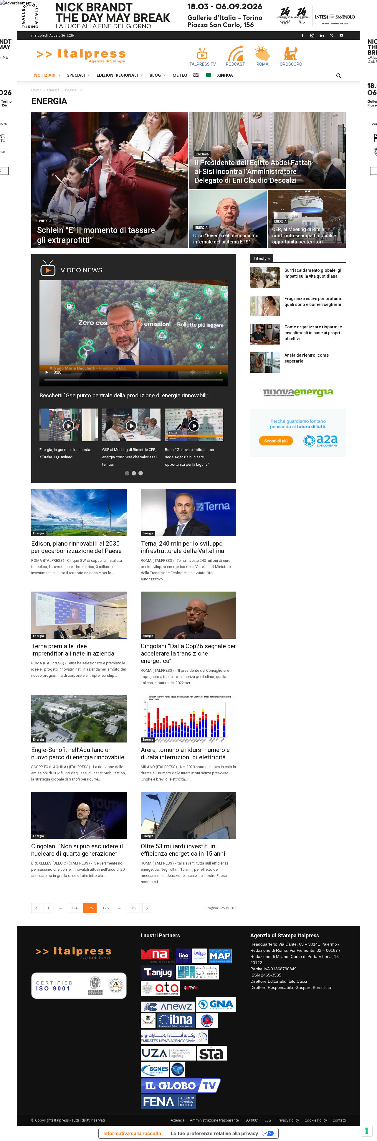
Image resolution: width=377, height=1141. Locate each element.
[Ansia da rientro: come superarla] (265, 362)
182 (133, 908)
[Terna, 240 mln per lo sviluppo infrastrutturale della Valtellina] (188, 512)
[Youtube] (341, 35)
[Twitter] (331, 35)
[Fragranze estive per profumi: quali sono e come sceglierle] (265, 306)
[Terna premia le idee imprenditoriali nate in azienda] (79, 615)
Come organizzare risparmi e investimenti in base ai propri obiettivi (313, 333)
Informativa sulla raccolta (132, 1133)
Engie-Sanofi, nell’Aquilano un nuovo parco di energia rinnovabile (77, 753)
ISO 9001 (251, 1120)
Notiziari (44, 75)
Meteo (180, 75)
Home (36, 90)
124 (74, 908)
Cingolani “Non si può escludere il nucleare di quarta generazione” (77, 850)
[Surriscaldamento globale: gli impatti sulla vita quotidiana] (265, 277)
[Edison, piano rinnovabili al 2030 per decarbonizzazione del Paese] (79, 512)
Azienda (177, 1120)
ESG (268, 1120)
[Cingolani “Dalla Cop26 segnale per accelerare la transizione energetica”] (188, 615)
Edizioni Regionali (117, 75)
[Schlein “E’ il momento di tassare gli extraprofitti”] (109, 180)
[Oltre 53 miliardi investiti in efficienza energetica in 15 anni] (188, 815)
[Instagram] (312, 35)
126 (105, 908)
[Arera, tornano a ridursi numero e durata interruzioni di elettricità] (188, 718)
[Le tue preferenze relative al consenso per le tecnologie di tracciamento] (366, 1130)
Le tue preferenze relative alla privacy (214, 1133)
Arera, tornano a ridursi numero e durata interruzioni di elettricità (185, 753)
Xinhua (225, 75)
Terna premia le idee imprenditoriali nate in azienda (72, 650)
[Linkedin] (322, 35)
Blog (155, 75)
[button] (339, 77)
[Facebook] (302, 35)
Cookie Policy (316, 1120)
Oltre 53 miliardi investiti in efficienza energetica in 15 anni (183, 850)
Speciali (76, 75)
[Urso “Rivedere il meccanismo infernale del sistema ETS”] (228, 219)
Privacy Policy (288, 1120)
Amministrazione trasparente (214, 1120)
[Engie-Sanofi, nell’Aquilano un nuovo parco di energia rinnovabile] (79, 718)
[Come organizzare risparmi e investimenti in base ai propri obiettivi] (265, 334)
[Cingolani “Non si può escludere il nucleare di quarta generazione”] (79, 815)
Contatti (339, 1120)
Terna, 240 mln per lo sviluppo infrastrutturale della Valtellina (182, 547)
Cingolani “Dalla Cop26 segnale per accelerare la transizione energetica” (188, 653)
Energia (53, 90)
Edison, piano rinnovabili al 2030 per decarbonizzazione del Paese (76, 547)
